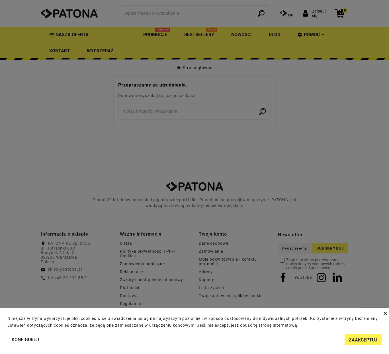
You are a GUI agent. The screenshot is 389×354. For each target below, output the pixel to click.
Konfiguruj (25, 339)
